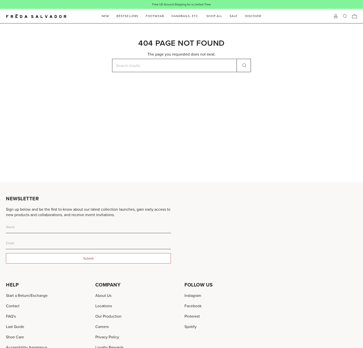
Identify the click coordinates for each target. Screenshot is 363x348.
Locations (103, 305)
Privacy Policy (107, 337)
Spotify (190, 326)
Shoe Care (15, 337)
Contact (13, 305)
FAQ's (11, 316)
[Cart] (354, 16)
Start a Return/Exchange (27, 295)
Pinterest (192, 316)
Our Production (108, 316)
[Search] (244, 65)
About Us (103, 295)
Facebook (193, 305)
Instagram (192, 295)
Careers (102, 326)
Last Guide (15, 326)
